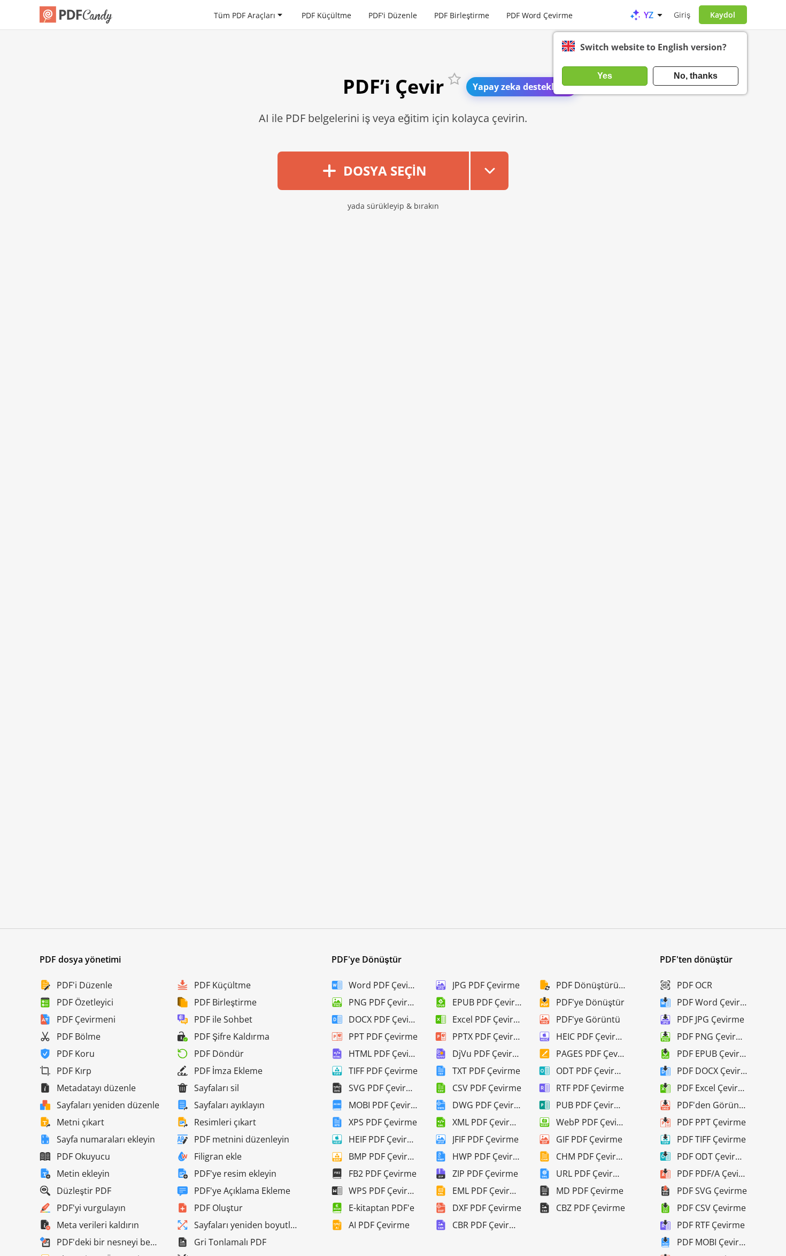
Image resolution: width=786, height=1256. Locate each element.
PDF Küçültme (326, 15)
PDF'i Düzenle (392, 15)
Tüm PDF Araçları (244, 15)
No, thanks (696, 75)
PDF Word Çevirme (539, 15)
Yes (604, 75)
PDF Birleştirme (461, 15)
